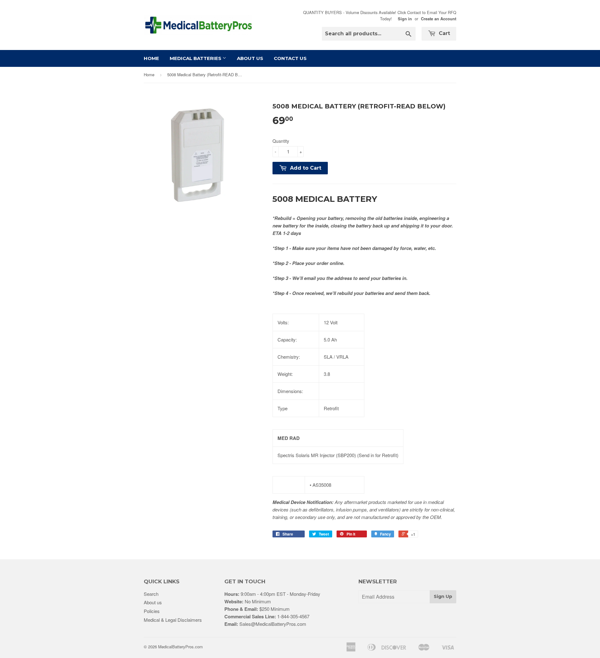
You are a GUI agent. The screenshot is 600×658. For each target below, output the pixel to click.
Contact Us (290, 58)
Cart (443, 33)
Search (151, 594)
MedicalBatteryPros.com (180, 647)
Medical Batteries (196, 58)
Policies (152, 611)
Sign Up (443, 596)
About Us (250, 58)
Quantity (280, 141)
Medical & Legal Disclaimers (173, 619)
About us (153, 602)
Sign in (405, 19)
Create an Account (438, 19)
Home (151, 58)
